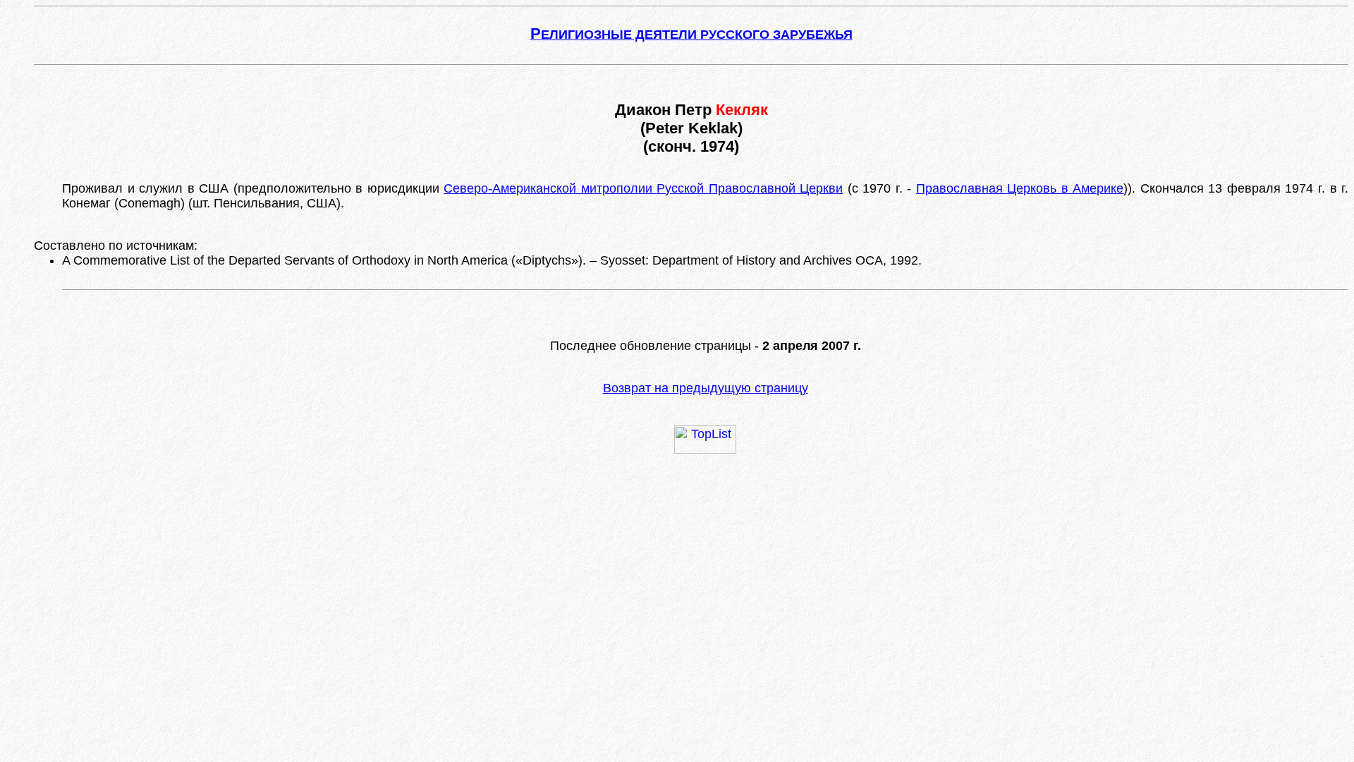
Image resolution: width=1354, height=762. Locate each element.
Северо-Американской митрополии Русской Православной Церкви (643, 188)
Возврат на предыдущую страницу (705, 388)
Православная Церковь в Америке (1020, 188)
